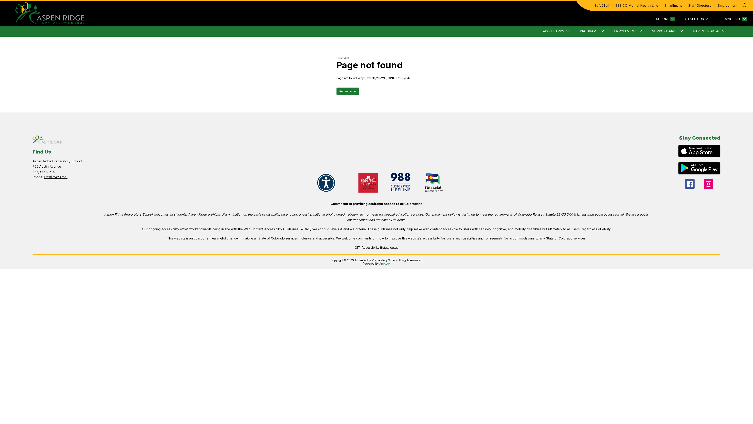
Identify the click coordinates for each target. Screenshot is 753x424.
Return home (347, 91)
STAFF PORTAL (697, 19)
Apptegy (385, 263)
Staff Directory (700, 5)
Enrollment (673, 5)
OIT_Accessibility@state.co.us (376, 247)
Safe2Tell (601, 5)
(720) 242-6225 (55, 177)
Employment (727, 5)
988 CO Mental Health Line (636, 5)
